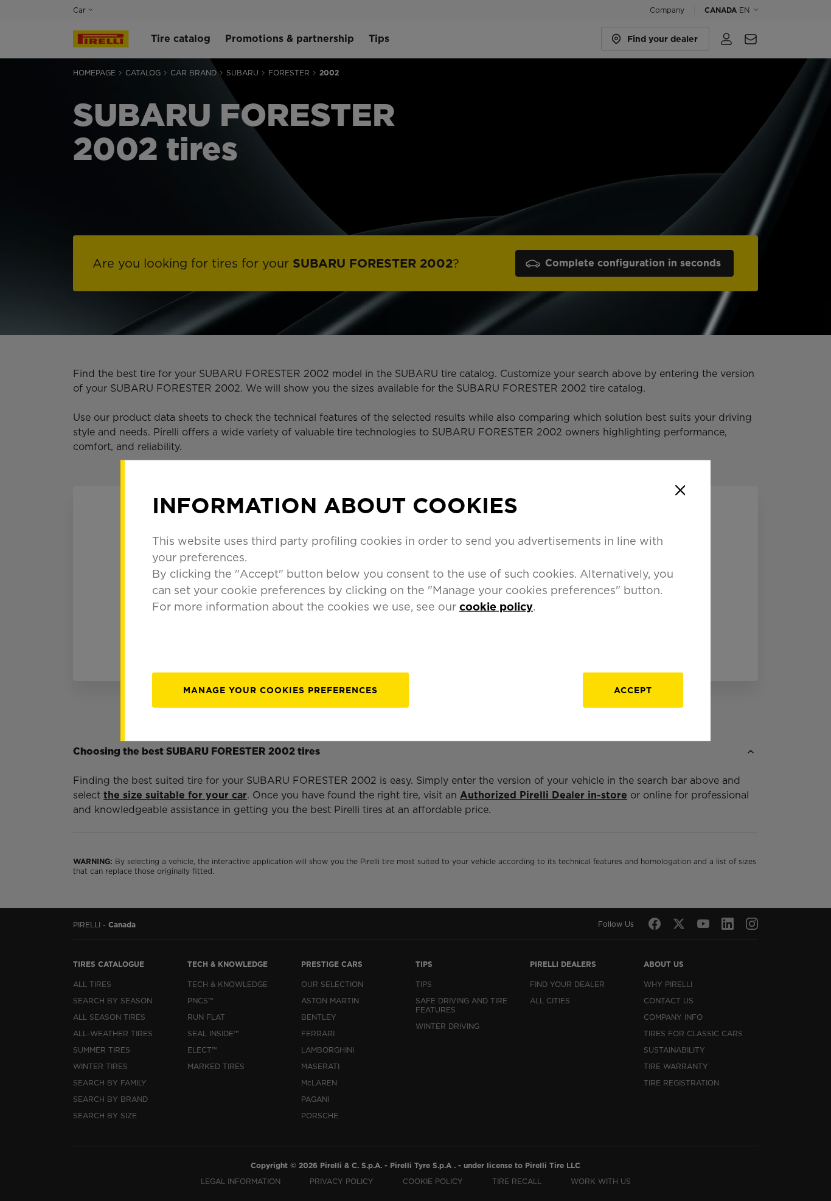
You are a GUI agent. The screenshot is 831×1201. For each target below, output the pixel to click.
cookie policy (496, 606)
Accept (633, 690)
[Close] (680, 490)
